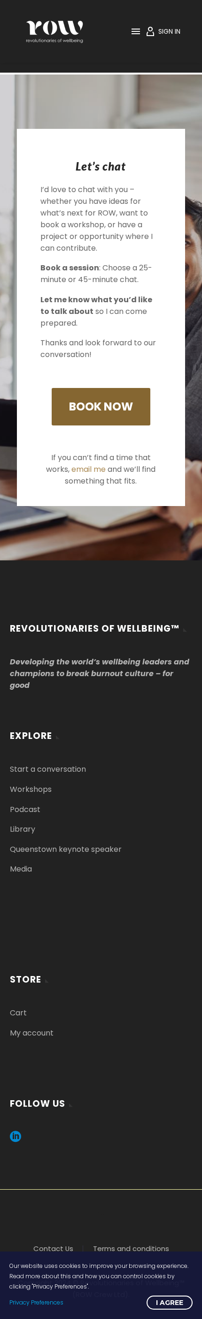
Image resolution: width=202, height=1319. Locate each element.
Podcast (25, 809)
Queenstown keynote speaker (66, 849)
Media (21, 869)
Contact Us (53, 1248)
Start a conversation (48, 769)
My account (32, 1033)
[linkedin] (15, 1139)
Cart (18, 1012)
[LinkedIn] (101, 1214)
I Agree (169, 1302)
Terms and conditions (131, 1248)
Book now (101, 406)
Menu (136, 31)
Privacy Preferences (36, 1302)
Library (22, 829)
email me (88, 469)
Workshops (31, 789)
